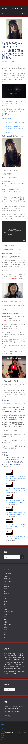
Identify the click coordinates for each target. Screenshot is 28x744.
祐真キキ (6, 455)
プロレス (6, 601)
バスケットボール (9, 599)
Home (2, 724)
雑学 (5, 637)
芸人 (5, 635)
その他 (6, 576)
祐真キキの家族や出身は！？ (15, 126)
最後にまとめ (10, 132)
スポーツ (6, 586)
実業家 (6, 627)
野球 (5, 604)
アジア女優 (7, 579)
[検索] (22, 557)
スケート (6, 596)
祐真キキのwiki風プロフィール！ (14, 706)
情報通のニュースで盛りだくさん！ (13, 8)
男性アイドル (7, 632)
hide (9, 119)
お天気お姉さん (8, 574)
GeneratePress (19, 734)
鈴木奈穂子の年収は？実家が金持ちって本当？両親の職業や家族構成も (15, 478)
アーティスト (7, 581)
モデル (6, 614)
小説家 (6, 630)
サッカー (6, 593)
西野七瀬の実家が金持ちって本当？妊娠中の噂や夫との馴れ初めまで (15, 502)
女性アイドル (7, 624)
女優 (5, 453)
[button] (2, 13)
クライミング (7, 588)
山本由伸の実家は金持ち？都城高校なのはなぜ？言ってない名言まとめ (15, 490)
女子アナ (6, 622)
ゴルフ (6, 591)
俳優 (5, 617)
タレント (6, 609)
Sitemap (3, 731)
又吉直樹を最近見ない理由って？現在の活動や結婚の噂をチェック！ (15, 514)
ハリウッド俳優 (8, 612)
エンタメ (6, 584)
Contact (3, 733)
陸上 (5, 606)
